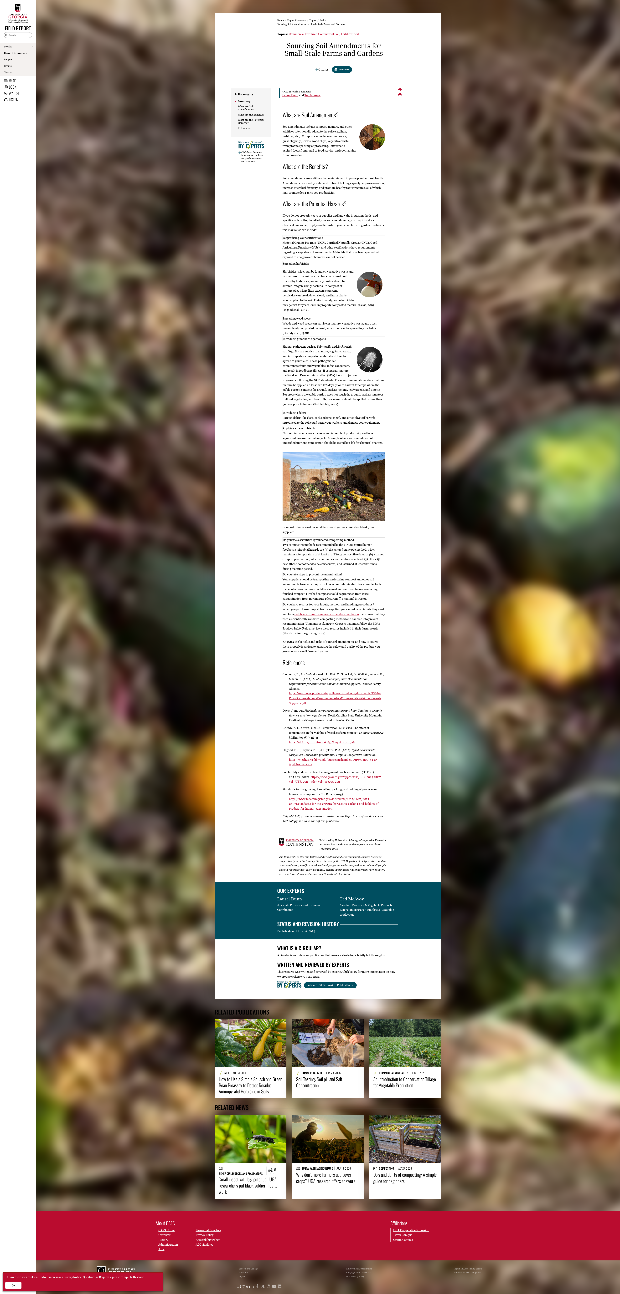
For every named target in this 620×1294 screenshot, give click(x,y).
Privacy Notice (73, 1277)
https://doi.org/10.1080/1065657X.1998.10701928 (322, 742)
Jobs (161, 1249)
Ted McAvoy (312, 95)
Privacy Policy (204, 1235)
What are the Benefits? (251, 114)
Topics (312, 20)
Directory (243, 1272)
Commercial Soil (328, 34)
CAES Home (166, 1230)
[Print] (399, 94)
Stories (8, 46)
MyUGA (242, 1276)
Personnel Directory (208, 1230)
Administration (168, 1244)
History (163, 1239)
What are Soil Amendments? (246, 108)
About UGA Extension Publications (330, 985)
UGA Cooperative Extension (411, 1230)
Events (8, 65)
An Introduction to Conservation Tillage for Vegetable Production (404, 1082)
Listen (13, 99)
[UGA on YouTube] (275, 1286)
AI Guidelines (204, 1244)
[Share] (399, 89)
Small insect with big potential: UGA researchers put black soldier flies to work (248, 1185)
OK (13, 1285)
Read (12, 80)
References (244, 128)
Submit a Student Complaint (467, 1272)
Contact (8, 72)
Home (280, 20)
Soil (322, 20)
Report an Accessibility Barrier (468, 1269)
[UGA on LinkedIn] (279, 1286)
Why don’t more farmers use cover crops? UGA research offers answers (325, 1178)
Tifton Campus (402, 1235)
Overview (164, 1235)
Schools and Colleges (248, 1269)
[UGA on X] (263, 1286)
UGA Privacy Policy (355, 1276)
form (141, 1277)
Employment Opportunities (359, 1269)
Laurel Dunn (290, 95)
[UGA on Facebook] (258, 1286)
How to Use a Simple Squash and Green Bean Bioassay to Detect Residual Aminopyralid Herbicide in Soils (250, 1085)
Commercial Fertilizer (303, 34)
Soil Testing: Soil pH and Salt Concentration (319, 1082)
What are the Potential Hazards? (251, 121)
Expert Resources (15, 52)
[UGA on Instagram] (269, 1286)
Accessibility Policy (208, 1239)
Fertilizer (346, 34)
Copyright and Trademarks (359, 1272)
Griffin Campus (403, 1239)
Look (12, 87)
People (8, 59)
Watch (14, 93)
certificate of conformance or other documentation (326, 614)
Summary (244, 101)
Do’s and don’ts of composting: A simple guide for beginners (405, 1178)
